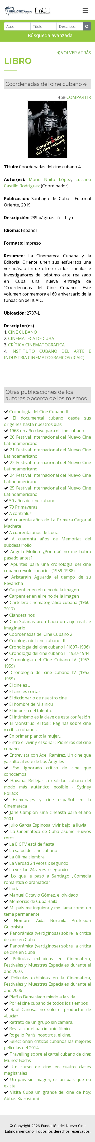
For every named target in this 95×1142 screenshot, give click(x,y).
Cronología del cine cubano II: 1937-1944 (49, 653)
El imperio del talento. (30, 710)
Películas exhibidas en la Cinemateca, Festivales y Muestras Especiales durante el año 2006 (47, 984)
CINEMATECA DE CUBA (31, 338)
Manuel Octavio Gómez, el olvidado (43, 895)
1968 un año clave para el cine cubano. (47, 431)
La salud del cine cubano (33, 850)
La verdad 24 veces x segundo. (39, 869)
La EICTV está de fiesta (31, 844)
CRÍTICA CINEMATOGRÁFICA (36, 345)
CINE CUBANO (22, 332)
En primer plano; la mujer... (35, 736)
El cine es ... (20, 685)
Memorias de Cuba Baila (33, 901)
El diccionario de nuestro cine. (38, 698)
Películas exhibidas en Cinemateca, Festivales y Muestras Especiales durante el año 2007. (47, 965)
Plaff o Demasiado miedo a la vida (42, 997)
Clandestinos (22, 615)
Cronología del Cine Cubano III (39, 412)
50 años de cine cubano (32, 501)
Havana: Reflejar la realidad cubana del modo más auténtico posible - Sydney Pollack (47, 787)
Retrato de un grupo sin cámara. (41, 1022)
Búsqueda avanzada (50, 35)
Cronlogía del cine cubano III (37, 640)
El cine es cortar (24, 691)
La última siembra (27, 857)
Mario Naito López (50, 179)
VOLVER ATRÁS (75, 53)
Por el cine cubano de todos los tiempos (48, 1003)
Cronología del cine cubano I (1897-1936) (49, 647)
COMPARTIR (78, 97)
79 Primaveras (23, 507)
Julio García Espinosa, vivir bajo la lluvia (47, 825)
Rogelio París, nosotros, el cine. (40, 1035)
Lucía (14, 889)
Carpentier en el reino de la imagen (44, 590)
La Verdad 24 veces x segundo (38, 863)
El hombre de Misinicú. (31, 704)
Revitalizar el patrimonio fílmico (40, 1028)
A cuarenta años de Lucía (34, 532)
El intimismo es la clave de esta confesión (49, 717)
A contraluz (20, 513)
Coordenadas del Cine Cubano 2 (40, 634)
